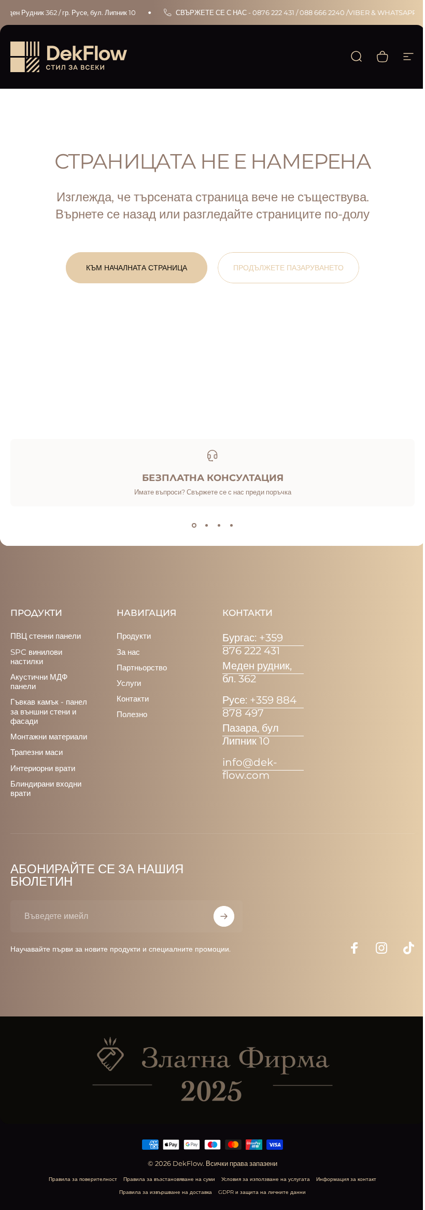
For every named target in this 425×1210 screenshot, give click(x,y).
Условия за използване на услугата (265, 1179)
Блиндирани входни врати (45, 788)
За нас (128, 652)
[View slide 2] (206, 525)
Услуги (129, 683)
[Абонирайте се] (224, 916)
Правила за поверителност (83, 1179)
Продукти (134, 636)
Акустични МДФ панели (38, 681)
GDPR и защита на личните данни (262, 1192)
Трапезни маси (36, 752)
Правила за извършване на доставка (165, 1192)
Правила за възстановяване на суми (169, 1179)
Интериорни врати (42, 768)
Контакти (133, 699)
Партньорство (142, 667)
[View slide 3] (218, 525)
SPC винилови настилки (36, 657)
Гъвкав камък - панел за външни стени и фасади (48, 711)
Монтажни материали (48, 736)
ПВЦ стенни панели (45, 636)
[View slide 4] (231, 525)
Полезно (132, 714)
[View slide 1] (194, 525)
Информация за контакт (346, 1179)
